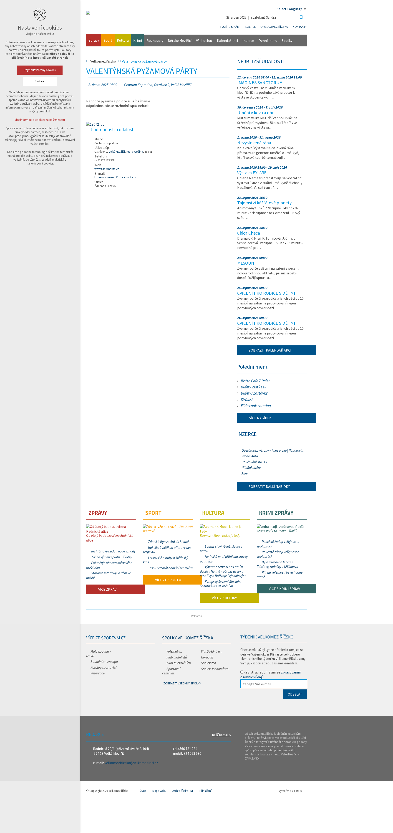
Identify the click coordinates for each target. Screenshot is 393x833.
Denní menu (268, 40)
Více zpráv (107, 589)
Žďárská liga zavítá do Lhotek (168, 541)
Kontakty (300, 27)
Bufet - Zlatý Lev (253, 387)
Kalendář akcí (227, 40)
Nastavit (40, 81)
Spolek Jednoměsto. (215, 669)
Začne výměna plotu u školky (111, 557)
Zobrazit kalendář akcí (270, 350)
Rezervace (98, 673)
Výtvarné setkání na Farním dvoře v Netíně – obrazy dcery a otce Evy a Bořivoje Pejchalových (223, 571)
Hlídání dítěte (251, 468)
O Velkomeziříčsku (274, 27)
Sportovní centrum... (171, 671)
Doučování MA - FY (254, 462)
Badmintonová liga (104, 661)
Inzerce (250, 27)
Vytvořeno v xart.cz (290, 791)
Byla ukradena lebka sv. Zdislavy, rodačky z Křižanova (277, 564)
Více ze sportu (167, 579)
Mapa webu (159, 791)
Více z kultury (224, 598)
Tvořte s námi (230, 27)
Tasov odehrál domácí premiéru (170, 568)
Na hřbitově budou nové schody (113, 551)
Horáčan (207, 657)
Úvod (143, 791)
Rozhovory (154, 40)
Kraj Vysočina (134, 152)
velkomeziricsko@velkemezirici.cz (131, 762)
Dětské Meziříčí (179, 40)
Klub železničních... (180, 663)
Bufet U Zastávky (254, 393)
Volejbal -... (174, 651)
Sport (107, 40)
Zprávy (93, 40)
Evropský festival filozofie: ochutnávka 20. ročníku (220, 584)
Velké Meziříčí (117, 152)
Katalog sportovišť (103, 667)
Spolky (287, 40)
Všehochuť (204, 40)
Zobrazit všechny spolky (182, 683)
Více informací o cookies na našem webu (40, 120)
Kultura (123, 40)
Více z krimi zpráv (284, 588)
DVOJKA (247, 399)
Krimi (137, 40)
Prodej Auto (250, 456)
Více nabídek (260, 418)
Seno (245, 473)
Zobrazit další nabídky (269, 486)
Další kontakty (221, 735)
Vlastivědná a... (212, 651)
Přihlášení (205, 791)
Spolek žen (208, 663)
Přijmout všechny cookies (40, 70)
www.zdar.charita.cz (106, 169)
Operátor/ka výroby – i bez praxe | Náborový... (273, 450)
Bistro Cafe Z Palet (255, 380)
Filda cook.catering (256, 405)
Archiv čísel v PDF (183, 791)
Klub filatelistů (176, 657)
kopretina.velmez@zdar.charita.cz (115, 177)
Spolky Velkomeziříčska (187, 637)
